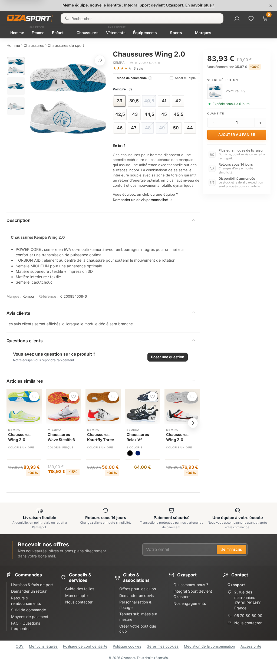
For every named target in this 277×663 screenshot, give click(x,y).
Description (18, 220)
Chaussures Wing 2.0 (19, 437)
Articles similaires (24, 381)
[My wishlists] (251, 18)
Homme (17, 32)
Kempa (119, 63)
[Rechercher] (67, 18)
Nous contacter (248, 623)
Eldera (133, 430)
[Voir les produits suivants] (193, 423)
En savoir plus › (200, 5)
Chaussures (87, 32)
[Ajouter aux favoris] (99, 60)
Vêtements (116, 32)
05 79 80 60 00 (248, 615)
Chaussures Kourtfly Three (100, 437)
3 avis (138, 68)
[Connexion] (237, 18)
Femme (38, 32)
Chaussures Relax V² (138, 437)
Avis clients (18, 313)
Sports (176, 32)
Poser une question (167, 357)
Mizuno (54, 430)
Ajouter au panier (236, 135)
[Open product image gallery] (68, 99)
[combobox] (142, 18)
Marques (203, 32)
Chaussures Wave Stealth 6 (61, 437)
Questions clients (24, 340)
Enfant (58, 32)
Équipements (145, 32)
